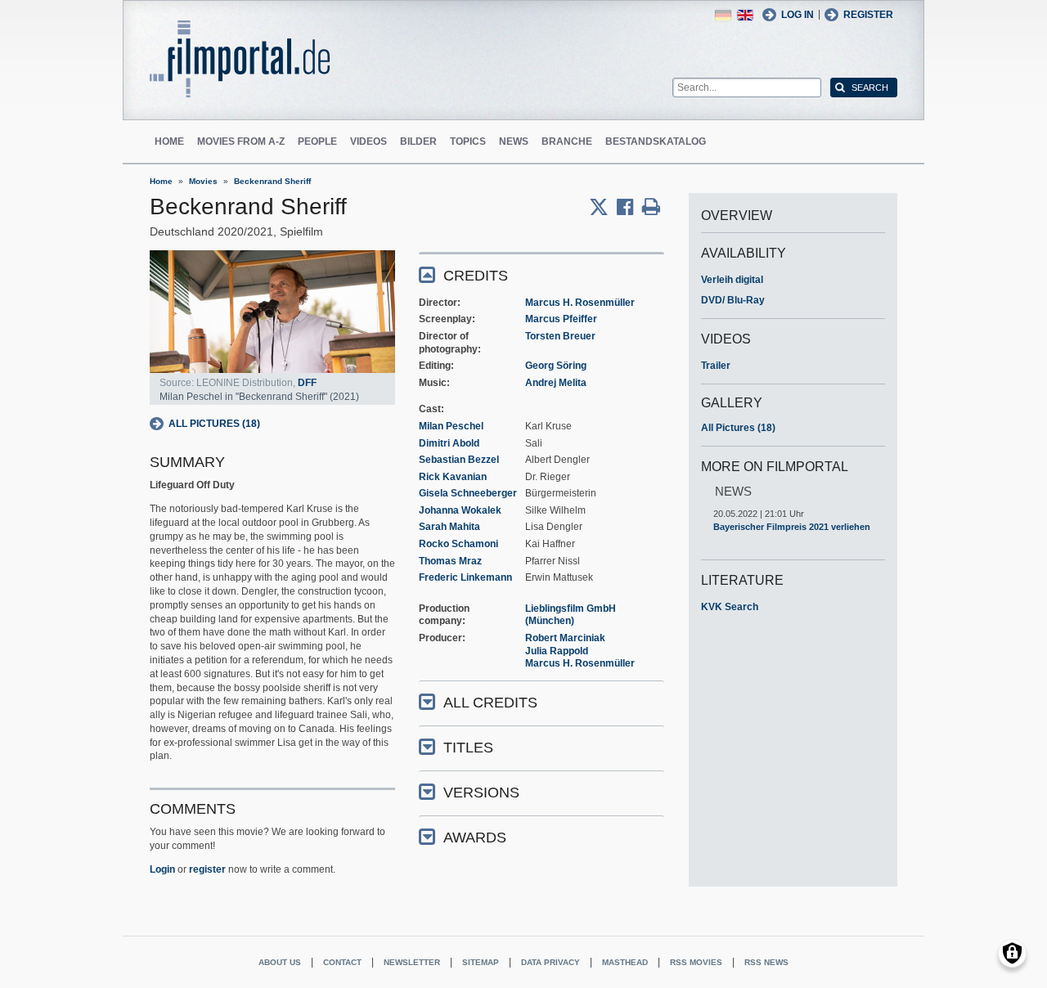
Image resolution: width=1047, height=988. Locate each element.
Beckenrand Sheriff (272, 181)
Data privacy (550, 962)
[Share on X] (603, 207)
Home (169, 141)
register (207, 869)
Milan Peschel (451, 426)
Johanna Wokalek (460, 510)
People (317, 141)
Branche (566, 141)
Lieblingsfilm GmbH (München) (570, 615)
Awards (474, 837)
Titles (468, 747)
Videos (368, 141)
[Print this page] (651, 207)
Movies (203, 181)
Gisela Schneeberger (468, 493)
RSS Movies (696, 962)
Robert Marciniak (565, 638)
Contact (342, 962)
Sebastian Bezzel (459, 459)
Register (868, 14)
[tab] (541, 274)
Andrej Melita (555, 382)
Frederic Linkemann (465, 577)
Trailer (715, 365)
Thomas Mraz (450, 561)
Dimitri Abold (449, 443)
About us (279, 962)
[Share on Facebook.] (629, 207)
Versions (481, 792)
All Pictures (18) (214, 423)
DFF (307, 382)
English (745, 15)
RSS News (766, 962)
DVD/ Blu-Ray (733, 300)
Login (162, 869)
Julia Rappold (556, 651)
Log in (797, 14)
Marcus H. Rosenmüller (580, 302)
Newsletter (412, 962)
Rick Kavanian (453, 477)
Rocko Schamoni (458, 544)
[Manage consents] (1012, 953)
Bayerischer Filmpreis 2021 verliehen (791, 527)
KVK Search (729, 607)
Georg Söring (555, 365)
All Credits (490, 702)
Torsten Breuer (560, 336)
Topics (468, 141)
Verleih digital (732, 279)
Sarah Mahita (449, 526)
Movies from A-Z (241, 141)
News (513, 141)
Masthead (625, 962)
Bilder (418, 141)
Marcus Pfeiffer (561, 319)
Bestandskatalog (655, 141)
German (723, 15)
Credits (475, 275)
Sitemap (480, 962)
